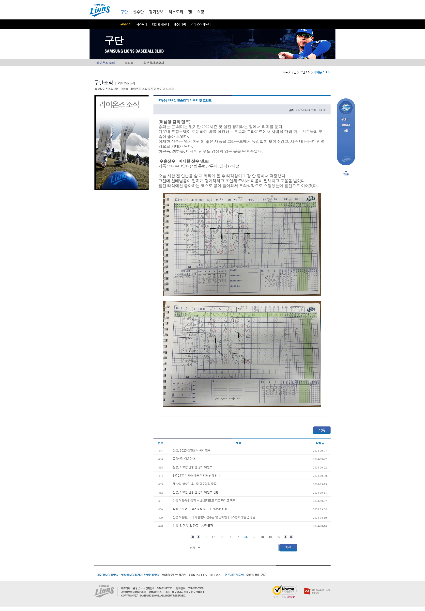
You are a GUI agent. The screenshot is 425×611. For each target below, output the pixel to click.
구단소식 (126, 24)
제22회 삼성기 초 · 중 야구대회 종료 (194, 484)
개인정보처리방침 (108, 575)
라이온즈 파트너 (201, 24)
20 (278, 537)
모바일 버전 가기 (256, 575)
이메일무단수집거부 (174, 575)
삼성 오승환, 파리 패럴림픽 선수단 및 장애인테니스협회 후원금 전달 (214, 517)
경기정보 (156, 12)
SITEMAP (216, 575)
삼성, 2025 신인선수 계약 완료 (192, 450)
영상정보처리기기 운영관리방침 (140, 575)
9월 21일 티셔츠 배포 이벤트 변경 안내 (196, 475)
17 (254, 537)
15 (238, 537)
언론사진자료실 (234, 575)
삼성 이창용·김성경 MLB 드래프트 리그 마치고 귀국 (204, 500)
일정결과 (346, 125)
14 (229, 537)
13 (221, 537)
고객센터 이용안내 (184, 458)
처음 (193, 537)
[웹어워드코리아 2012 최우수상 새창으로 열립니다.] (317, 586)
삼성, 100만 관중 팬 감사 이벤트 (192, 467)
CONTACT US (198, 575)
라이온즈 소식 (105, 62)
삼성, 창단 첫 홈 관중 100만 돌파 (193, 525)
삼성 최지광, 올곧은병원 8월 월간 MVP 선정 (200, 509)
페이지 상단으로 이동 (346, 173)
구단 (124, 12)
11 (205, 537)
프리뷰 (129, 62)
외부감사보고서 (153, 62)
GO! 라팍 (180, 24)
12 (213, 537)
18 (262, 537)
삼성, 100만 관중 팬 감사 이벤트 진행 (195, 492)
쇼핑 (200, 12)
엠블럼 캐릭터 (160, 24)
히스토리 (141, 24)
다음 (285, 537)
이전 (198, 537)
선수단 (138, 12)
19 (270, 537)
